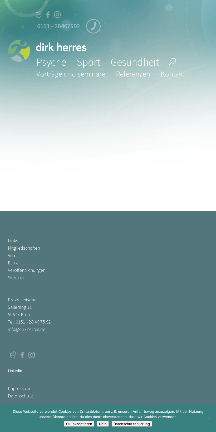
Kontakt (173, 74)
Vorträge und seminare (70, 74)
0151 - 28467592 (58, 26)
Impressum (19, 388)
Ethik (13, 263)
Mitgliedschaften (24, 248)
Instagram (57, 14)
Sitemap (16, 277)
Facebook (48, 14)
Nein (103, 424)
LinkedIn (41, 355)
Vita (11, 255)
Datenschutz (20, 396)
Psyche (51, 62)
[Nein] (209, 418)
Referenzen (133, 74)
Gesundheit (135, 62)
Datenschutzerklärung (132, 424)
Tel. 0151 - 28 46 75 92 (29, 322)
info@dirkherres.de (26, 329)
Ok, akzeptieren (79, 424)
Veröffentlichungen (27, 270)
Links (13, 241)
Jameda (38, 14)
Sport (88, 62)
